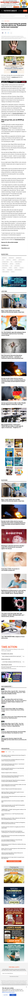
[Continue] (25, 973)
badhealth (5, 36)
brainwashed (13, 36)
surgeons (22, 267)
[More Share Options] (11, 33)
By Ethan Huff (3, 29)
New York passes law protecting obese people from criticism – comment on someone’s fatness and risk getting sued (12, 357)
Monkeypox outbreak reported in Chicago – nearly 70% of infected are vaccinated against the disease (13, 547)
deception (18, 36)
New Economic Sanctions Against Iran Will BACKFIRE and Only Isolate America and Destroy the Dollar (14, 740)
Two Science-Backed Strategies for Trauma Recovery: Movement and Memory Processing (11, 840)
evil (11, 261)
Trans (2, 38)
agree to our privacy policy (8, 992)
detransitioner (5, 261)
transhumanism (15, 38)
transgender (5, 38)
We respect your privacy (14, 976)
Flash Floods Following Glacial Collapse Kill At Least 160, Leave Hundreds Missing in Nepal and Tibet (12, 776)
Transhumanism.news (20, 239)
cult (16, 36)
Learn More (5, 994)
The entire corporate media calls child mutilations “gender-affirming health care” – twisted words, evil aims (13, 615)
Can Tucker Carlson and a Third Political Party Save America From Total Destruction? (13, 717)
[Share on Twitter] (8, 33)
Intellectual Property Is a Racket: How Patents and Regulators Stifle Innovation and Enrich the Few (13, 823)
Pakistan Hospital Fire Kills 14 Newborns (9, 772)
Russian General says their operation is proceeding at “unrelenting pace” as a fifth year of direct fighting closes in (12, 832)
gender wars (4, 263)
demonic (21, 36)
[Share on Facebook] (5, 33)
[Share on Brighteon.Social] (2, 33)
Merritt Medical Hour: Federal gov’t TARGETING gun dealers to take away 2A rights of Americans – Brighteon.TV (12, 426)
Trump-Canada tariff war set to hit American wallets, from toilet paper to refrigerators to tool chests (13, 785)
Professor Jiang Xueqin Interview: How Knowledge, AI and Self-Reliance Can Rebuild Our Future (13, 732)
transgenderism (10, 38)
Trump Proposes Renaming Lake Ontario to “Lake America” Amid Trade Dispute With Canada (12, 764)
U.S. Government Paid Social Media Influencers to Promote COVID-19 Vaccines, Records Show (12, 760)
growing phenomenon (18, 113)
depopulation (21, 259)
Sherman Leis (4, 128)
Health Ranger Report (6, 686)
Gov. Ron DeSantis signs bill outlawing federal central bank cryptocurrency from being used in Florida (13, 334)
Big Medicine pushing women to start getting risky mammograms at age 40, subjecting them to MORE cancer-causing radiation (13, 592)
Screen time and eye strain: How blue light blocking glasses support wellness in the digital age (13, 806)
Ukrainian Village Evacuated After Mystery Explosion (11, 788)
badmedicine (9, 36)
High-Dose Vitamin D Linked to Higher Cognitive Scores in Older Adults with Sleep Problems (12, 793)
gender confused (18, 261)
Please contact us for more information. (8, 668)
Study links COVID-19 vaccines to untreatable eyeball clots (10, 569)
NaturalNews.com (5, 248)
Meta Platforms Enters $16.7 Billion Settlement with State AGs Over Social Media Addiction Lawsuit (13, 819)
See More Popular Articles (14, 861)
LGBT (11, 265)
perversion (4, 267)
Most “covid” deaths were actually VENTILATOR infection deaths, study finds (12, 311)
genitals (11, 263)
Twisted (19, 38)
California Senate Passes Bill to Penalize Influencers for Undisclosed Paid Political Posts (12, 853)
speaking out (15, 77)
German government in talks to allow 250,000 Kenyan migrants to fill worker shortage (13, 403)
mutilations (17, 265)
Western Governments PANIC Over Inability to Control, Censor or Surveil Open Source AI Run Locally (12, 710)
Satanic (15, 267)
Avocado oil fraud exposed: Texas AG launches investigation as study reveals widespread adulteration (13, 781)
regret (10, 267)
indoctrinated (5, 265)
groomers (18, 263)
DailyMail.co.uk (4, 245)
